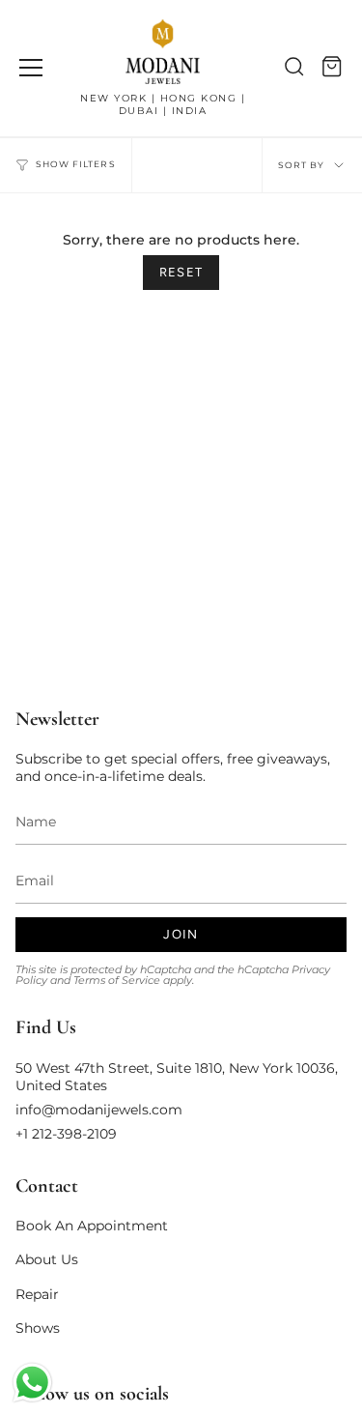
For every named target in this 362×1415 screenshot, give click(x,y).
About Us (46, 1259)
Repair (37, 1294)
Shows (37, 1328)
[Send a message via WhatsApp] (32, 1382)
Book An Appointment (91, 1225)
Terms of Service (116, 980)
